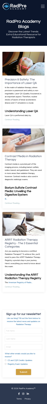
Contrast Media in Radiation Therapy (23, 158)
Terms (19, 399)
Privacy (28, 399)
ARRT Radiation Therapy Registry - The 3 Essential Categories (21, 243)
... (6, 199)
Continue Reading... (12, 119)
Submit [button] (23, 372)
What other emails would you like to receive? (20, 355)
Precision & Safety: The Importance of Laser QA (21, 81)
